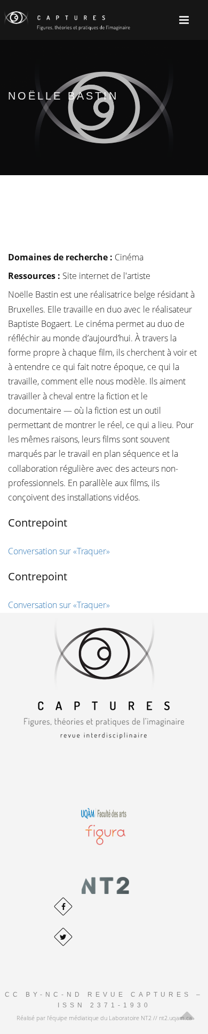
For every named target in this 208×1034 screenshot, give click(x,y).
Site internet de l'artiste (106, 276)
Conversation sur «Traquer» (59, 551)
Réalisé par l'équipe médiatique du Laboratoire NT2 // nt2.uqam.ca (104, 1018)
